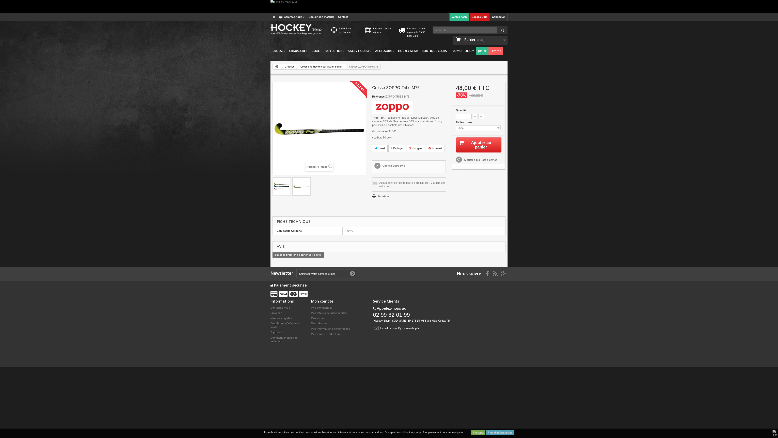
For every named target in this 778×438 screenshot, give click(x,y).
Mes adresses (319, 323)
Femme (496, 51)
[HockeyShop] (297, 29)
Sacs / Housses (359, 51)
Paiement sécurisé (290, 285)
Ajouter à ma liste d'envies (480, 159)
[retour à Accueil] (277, 66)
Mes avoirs (318, 318)
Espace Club (479, 16)
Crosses (279, 51)
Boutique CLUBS (434, 51)
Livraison (276, 313)
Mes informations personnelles (330, 328)
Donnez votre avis (393, 165)
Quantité (461, 110)
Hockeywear (408, 51)
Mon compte (322, 301)
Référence (378, 96)
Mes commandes (321, 307)
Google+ (417, 148)
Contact (343, 16)
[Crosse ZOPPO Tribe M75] (301, 186)
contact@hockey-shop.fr (404, 328)
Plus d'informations (500, 432)
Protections (334, 51)
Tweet (381, 148)
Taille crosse (464, 122)
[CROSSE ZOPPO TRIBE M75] (282, 186)
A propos (276, 332)
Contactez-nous (280, 307)
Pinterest (436, 148)
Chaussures (298, 51)
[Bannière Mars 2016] (389, 6)
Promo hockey (462, 51)
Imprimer (384, 196)
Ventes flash (459, 16)
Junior (482, 51)
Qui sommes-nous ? (292, 16)
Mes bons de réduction (325, 334)
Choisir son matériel (321, 16)
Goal (315, 51)
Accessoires (384, 51)
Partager (397, 148)
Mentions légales (281, 318)
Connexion (498, 16)
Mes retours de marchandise (329, 313)
